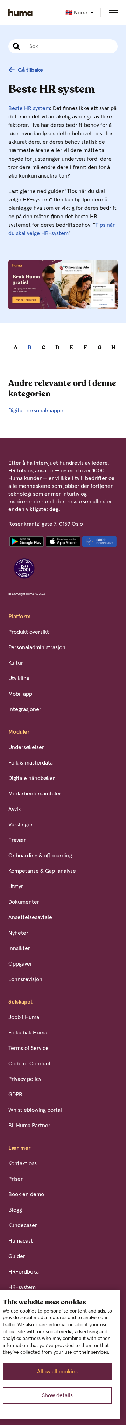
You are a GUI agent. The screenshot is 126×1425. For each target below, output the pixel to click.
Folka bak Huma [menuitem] (27, 1033)
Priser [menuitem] (15, 1179)
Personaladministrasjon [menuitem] (36, 647)
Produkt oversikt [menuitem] (28, 632)
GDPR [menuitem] (15, 1094)
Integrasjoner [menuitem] (24, 709)
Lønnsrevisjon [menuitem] (25, 979)
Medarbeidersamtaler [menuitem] (34, 794)
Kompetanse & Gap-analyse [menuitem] (42, 871)
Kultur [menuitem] (15, 663)
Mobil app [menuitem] (20, 694)
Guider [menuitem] (16, 1256)
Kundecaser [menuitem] (22, 1225)
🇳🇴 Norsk (76, 12)
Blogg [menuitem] (15, 1210)
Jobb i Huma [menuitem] (23, 1017)
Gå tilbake (30, 70)
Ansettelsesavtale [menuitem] (30, 917)
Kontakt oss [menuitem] (22, 1163)
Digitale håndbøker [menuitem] (31, 778)
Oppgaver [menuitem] (20, 964)
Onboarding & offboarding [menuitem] (40, 855)
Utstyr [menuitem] (15, 886)
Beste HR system (29, 108)
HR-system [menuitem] (22, 1287)
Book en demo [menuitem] (26, 1194)
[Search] (15, 46)
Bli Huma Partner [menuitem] (29, 1125)
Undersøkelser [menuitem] (26, 747)
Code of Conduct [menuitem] (29, 1063)
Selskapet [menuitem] (20, 1002)
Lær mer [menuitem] (19, 1148)
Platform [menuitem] (19, 616)
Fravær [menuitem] (17, 840)
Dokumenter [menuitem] (23, 902)
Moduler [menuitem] (19, 732)
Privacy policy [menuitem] (24, 1079)
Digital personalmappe (35, 410)
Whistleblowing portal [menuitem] (35, 1110)
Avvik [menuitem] (14, 809)
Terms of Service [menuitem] (28, 1048)
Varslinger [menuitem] (20, 824)
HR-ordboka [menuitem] (23, 1272)
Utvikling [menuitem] (18, 678)
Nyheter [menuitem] (18, 933)
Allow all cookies (57, 1371)
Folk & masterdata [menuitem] (30, 763)
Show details (57, 1395)
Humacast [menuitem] (20, 1241)
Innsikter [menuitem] (19, 948)
